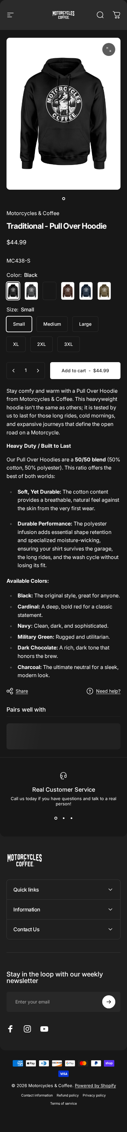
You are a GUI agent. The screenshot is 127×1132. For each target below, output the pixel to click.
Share (22, 691)
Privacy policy (94, 1095)
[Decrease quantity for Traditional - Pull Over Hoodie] (14, 370)
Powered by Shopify (95, 1085)
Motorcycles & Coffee (33, 213)
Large (85, 324)
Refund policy (68, 1095)
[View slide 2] (63, 818)
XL (16, 344)
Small (19, 324)
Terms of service (63, 1103)
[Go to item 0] (63, 199)
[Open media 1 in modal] (108, 49)
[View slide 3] (71, 818)
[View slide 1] (56, 818)
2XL (41, 344)
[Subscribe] (108, 1001)
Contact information (37, 1095)
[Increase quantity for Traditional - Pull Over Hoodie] (38, 370)
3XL (68, 344)
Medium (52, 324)
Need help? (108, 691)
